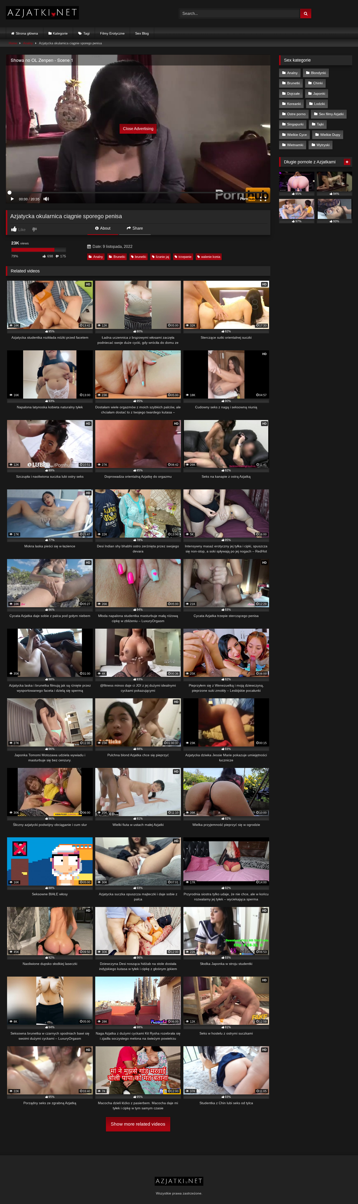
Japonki (319, 93)
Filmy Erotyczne (112, 33)
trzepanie (185, 257)
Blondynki (318, 73)
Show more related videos (138, 1124)
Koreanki (294, 104)
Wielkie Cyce (297, 135)
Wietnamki (295, 145)
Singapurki (295, 124)
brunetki (140, 257)
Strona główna (27, 33)
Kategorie (60, 33)
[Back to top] (343, 1189)
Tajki (320, 124)
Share (137, 228)
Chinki (318, 83)
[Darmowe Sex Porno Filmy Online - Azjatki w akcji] (42, 13)
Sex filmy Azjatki (331, 114)
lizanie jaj (162, 257)
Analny (28, 43)
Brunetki (119, 257)
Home (13, 43)
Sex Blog (142, 33)
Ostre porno (296, 114)
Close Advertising (138, 129)
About (104, 228)
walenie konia (210, 257)
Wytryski (323, 145)
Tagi (86, 33)
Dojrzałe (293, 93)
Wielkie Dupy (330, 135)
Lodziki (319, 104)
